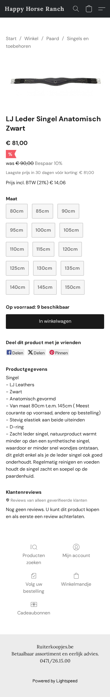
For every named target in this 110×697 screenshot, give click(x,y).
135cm (72, 268)
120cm (70, 249)
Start (11, 38)
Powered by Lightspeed (55, 681)
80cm (16, 211)
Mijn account (76, 555)
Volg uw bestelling (33, 587)
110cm (17, 249)
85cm (42, 211)
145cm (45, 287)
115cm (43, 249)
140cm (17, 287)
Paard (52, 38)
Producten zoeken (34, 559)
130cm (44, 268)
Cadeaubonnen (33, 613)
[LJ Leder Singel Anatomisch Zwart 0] (55, 81)
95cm (16, 230)
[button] (34, 9)
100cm (43, 230)
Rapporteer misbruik (55, 671)
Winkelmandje (76, 584)
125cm (17, 268)
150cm (72, 287)
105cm (71, 230)
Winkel (31, 38)
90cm (68, 211)
